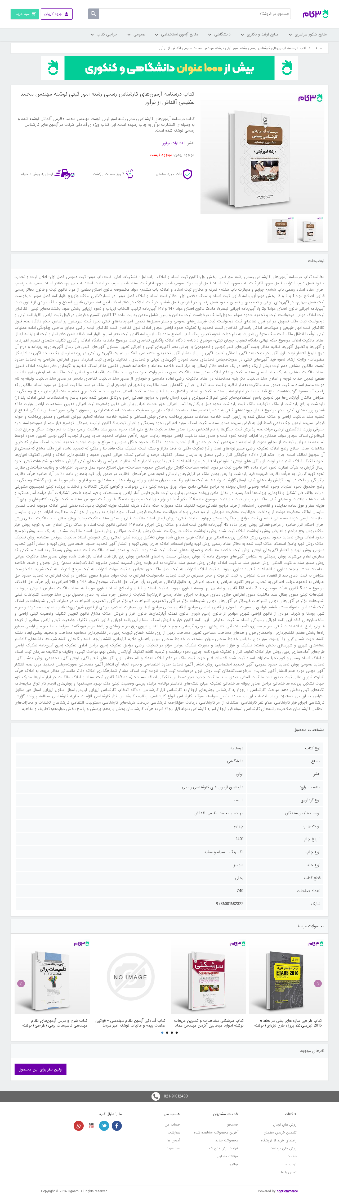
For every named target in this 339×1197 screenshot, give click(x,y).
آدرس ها (173, 1140)
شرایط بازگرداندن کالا (223, 1148)
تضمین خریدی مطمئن (280, 1132)
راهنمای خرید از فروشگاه (279, 1140)
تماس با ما (289, 1172)
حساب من (172, 1124)
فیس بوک (117, 1126)
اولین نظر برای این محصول (41, 1069)
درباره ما (290, 1164)
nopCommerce (287, 1191)
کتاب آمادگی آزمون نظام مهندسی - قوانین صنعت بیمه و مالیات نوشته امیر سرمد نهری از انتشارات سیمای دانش (130, 1023)
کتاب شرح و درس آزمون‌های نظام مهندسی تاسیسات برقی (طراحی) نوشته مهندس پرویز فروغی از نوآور (54, 1023)
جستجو (232, 1124)
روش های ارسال (285, 1124)
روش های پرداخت (283, 1148)
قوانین (233, 1164)
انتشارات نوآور (174, 143)
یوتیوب (91, 1126)
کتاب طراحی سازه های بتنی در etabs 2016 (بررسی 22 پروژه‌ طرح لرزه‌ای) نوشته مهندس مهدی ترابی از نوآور (288, 1023)
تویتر (104, 1126)
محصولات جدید (226, 1140)
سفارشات (174, 1132)
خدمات (292, 1156)
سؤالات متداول (227, 1156)
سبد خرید (173, 1148)
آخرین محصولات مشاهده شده (216, 1132)
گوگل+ (79, 1126)
